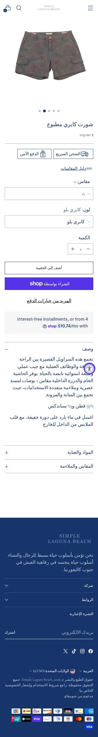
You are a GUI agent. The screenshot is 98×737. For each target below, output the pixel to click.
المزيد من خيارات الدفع (49, 301)
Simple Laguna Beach (37, 679)
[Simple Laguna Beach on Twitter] (65, 652)
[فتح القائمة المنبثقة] (90, 8)
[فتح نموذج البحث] (18, 8)
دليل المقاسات (73, 168)
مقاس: (82, 181)
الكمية (84, 238)
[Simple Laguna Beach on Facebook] (90, 652)
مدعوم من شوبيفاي (78, 696)
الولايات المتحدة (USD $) (51, 671)
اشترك (10, 632)
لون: (77, 210)
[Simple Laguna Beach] (49, 7)
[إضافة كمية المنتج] (72, 249)
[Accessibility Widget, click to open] (89, 369)
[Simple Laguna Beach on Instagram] (82, 652)
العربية (88, 671)
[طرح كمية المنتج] (88, 249)
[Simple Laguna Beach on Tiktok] (73, 652)
